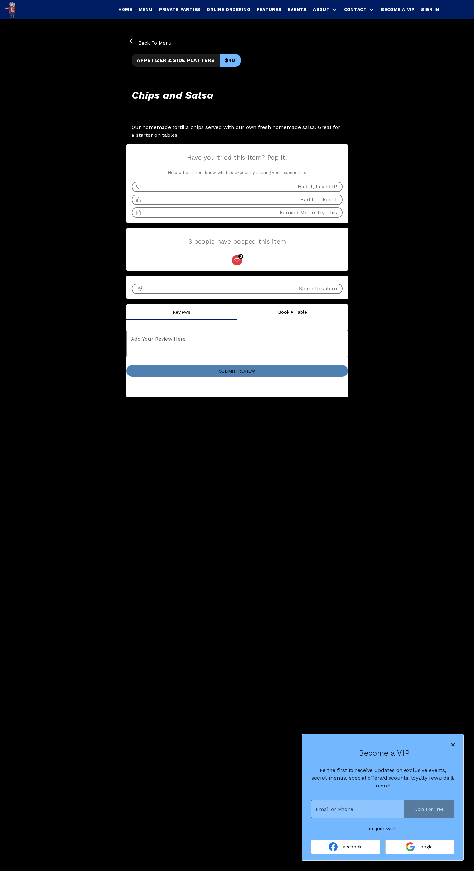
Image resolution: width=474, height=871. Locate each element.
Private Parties (179, 9)
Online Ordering (228, 9)
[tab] (181, 312)
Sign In (430, 9)
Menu (146, 9)
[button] (325, 9)
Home (125, 9)
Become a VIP (398, 9)
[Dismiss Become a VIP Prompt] (453, 744)
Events (297, 9)
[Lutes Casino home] (34, 10)
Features (269, 9)
